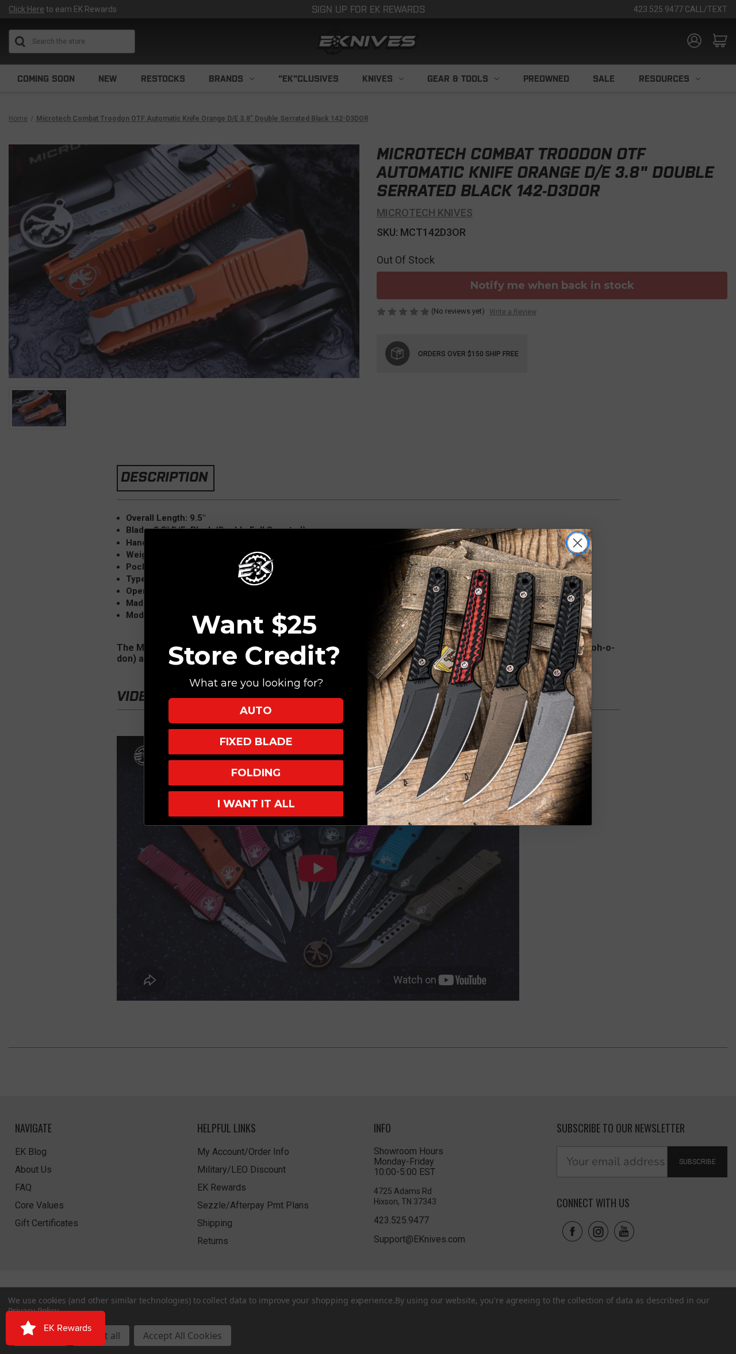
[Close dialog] (578, 543)
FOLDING (256, 772)
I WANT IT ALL (256, 804)
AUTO (256, 710)
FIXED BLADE (256, 741)
